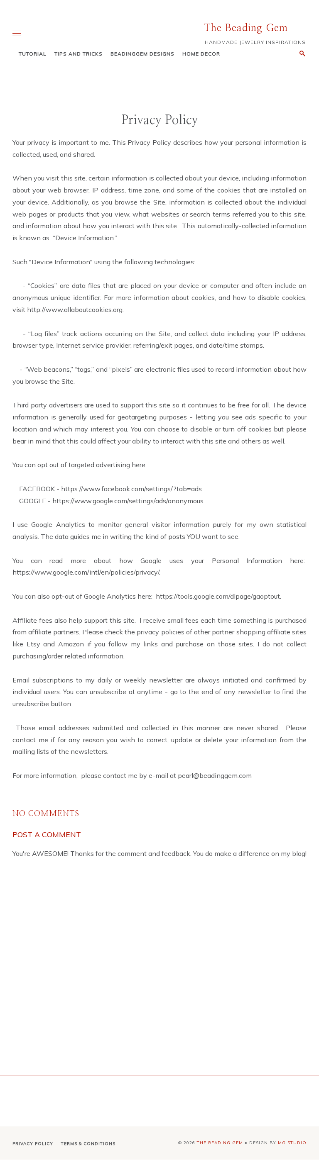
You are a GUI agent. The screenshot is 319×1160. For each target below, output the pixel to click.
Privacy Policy (32, 1143)
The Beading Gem (246, 28)
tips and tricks (78, 54)
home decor (201, 54)
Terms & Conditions (88, 1143)
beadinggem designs (142, 54)
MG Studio (292, 1142)
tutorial (33, 54)
